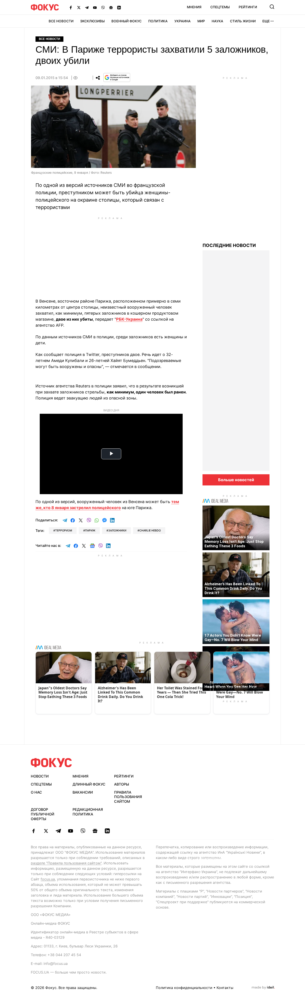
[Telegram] (87, 7)
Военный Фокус (126, 21)
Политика (158, 21)
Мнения (194, 7)
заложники (117, 530)
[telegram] (58, 831)
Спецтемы (220, 7)
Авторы (121, 784)
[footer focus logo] (51, 762)
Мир (201, 21)
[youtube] (70, 831)
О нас (36, 792)
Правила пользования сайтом (128, 797)
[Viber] (103, 7)
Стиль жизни (243, 21)
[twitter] (46, 831)
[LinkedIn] (119, 7)
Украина (182, 21)
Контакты (225, 987)
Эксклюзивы (92, 21)
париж (90, 530)
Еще (266, 21)
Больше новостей (236, 479)
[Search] (272, 6)
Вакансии (83, 792)
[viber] (83, 831)
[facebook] (34, 831)
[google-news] (95, 831)
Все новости (61, 21)
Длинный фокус (89, 784)
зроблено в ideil (263, 987)
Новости (40, 776)
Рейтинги (248, 7)
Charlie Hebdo (150, 530)
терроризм (63, 530)
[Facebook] (71, 7)
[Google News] (111, 7)
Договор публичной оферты (42, 814)
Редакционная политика (88, 811)
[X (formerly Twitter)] (79, 7)
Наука (217, 21)
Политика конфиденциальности (184, 987)
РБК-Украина (129, 319)
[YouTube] (95, 7)
